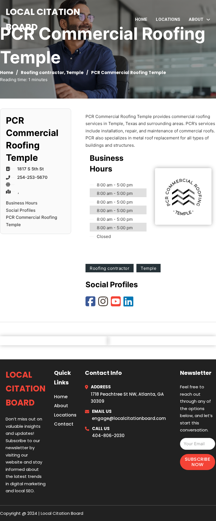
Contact (63, 424)
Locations (168, 19)
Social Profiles (20, 210)
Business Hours (21, 203)
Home (141, 19)
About (61, 405)
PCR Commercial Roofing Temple (31, 221)
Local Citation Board (43, 19)
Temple (75, 72)
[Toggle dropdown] (208, 19)
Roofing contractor (42, 72)
